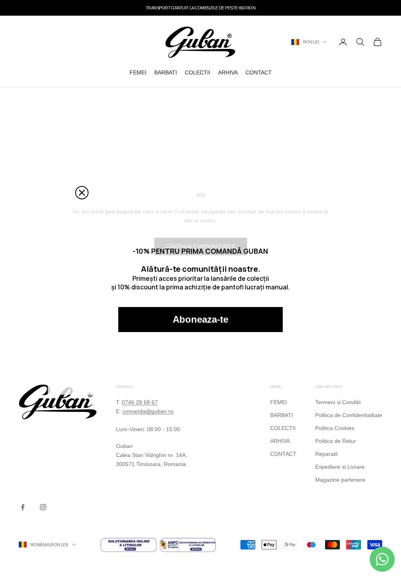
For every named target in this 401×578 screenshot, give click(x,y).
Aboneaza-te (200, 319)
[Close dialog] (82, 192)
